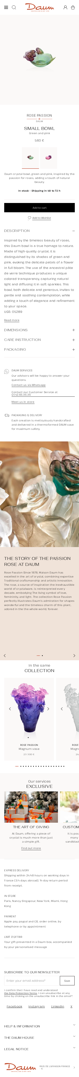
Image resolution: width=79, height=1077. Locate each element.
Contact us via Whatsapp (29, 385)
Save (67, 980)
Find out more (31, 848)
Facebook (14, 1006)
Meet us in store (23, 401)
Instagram (36, 1006)
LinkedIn (57, 1006)
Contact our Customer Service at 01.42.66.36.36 (35, 393)
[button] (73, 7)
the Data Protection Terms (20, 993)
